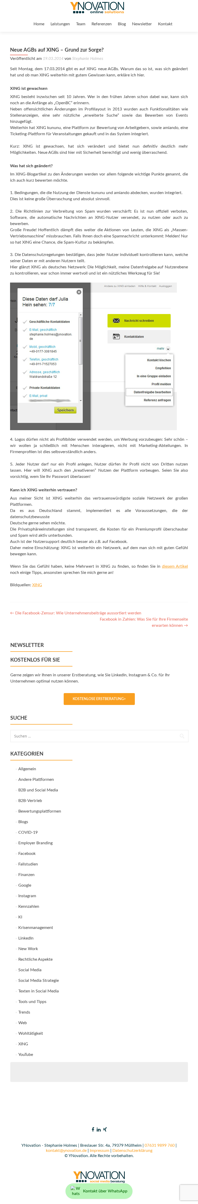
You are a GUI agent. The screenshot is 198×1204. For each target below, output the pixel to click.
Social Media (30, 970)
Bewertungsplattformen (39, 811)
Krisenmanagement (35, 928)
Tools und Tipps (32, 1002)
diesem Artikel (175, 566)
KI (20, 917)
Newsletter (142, 24)
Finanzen (26, 875)
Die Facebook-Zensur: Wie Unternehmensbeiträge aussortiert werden (75, 613)
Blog (122, 24)
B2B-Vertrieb (30, 801)
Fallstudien (28, 864)
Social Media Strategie (38, 980)
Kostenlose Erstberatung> (99, 699)
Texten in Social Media (38, 991)
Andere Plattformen (36, 779)
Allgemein (27, 769)
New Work (28, 949)
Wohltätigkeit (30, 1033)
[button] (11, 1192)
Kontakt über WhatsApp (105, 1191)
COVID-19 (28, 832)
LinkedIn (26, 938)
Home (39, 24)
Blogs (23, 822)
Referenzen (102, 24)
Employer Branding (35, 843)
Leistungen (60, 24)
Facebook (27, 854)
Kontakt (165, 24)
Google (24, 885)
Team (80, 24)
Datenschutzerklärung (132, 1151)
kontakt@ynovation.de (66, 1151)
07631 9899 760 (160, 1145)
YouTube (25, 1055)
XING (37, 585)
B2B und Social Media (38, 790)
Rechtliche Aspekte (35, 959)
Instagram (27, 896)
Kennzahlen (28, 906)
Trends (24, 1012)
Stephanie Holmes (87, 59)
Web (22, 1023)
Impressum (99, 1151)
